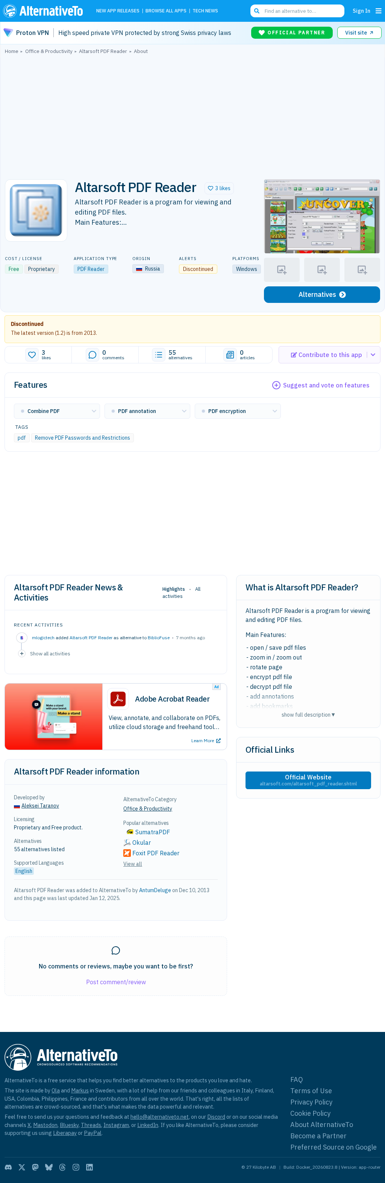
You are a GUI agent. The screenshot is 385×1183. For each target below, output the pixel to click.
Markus (80, 1090)
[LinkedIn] (89, 1167)
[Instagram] (76, 1167)
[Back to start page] (44, 11)
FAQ (296, 1079)
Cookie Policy (310, 1113)
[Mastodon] (35, 1167)
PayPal (93, 1132)
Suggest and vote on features (326, 385)
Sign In (361, 10)
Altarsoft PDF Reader (91, 637)
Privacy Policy (311, 1102)
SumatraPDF (152, 832)
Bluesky (69, 1125)
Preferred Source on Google (333, 1147)
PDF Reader (91, 269)
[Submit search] (256, 11)
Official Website (308, 780)
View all (132, 864)
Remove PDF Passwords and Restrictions (82, 437)
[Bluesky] (49, 1167)
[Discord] (8, 1167)
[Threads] (62, 1167)
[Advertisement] (192, 114)
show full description (308, 715)
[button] (219, 188)
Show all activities (50, 653)
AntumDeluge (155, 890)
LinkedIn (147, 1125)
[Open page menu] (378, 11)
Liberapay (65, 1132)
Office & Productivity (147, 808)
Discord (216, 1116)
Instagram (116, 1125)
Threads (91, 1125)
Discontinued (27, 324)
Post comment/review (116, 982)
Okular (141, 842)
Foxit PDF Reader (155, 853)
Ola (56, 1090)
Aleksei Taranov (40, 805)
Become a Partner (318, 1136)
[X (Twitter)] (22, 1167)
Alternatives (317, 294)
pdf (22, 437)
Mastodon (45, 1125)
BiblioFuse (159, 637)
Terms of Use (311, 1090)
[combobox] (297, 11)
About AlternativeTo (321, 1124)
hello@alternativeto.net (159, 1116)
